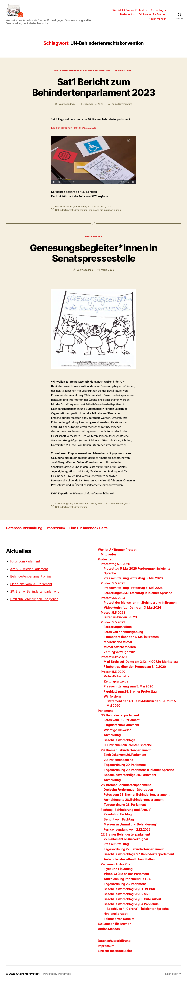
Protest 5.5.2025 (113, 583)
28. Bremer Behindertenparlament (126, 785)
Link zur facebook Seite (88, 528)
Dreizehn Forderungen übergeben (34, 599)
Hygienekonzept (116, 914)
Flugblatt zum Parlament (121, 725)
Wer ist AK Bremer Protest (128, 10)
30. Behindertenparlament (120, 715)
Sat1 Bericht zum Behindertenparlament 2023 (93, 87)
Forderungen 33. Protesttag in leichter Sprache (138, 593)
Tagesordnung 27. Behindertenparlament (134, 849)
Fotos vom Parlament (25, 561)
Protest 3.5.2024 (113, 598)
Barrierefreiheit (63, 206)
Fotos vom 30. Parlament (122, 720)
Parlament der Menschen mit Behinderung (82, 70)
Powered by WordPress (57, 973)
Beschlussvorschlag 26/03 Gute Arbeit (132, 899)
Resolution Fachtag (118, 814)
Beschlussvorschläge (120, 740)
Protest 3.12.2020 (114, 657)
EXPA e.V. (102, 503)
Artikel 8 (91, 503)
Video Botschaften (117, 676)
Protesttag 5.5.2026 (115, 564)
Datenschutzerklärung (24, 528)
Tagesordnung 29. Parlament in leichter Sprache (139, 770)
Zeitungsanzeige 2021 (120, 652)
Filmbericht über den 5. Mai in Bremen (131, 637)
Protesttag (156, 10)
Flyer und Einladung (118, 869)
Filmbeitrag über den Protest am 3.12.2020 (135, 666)
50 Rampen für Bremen (152, 14)
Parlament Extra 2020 (117, 864)
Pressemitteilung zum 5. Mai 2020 (128, 686)
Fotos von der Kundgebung (123, 632)
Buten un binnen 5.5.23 (120, 617)
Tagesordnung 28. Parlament (125, 804)
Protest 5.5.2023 (113, 612)
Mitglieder (108, 554)
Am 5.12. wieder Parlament (29, 569)
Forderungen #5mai (118, 627)
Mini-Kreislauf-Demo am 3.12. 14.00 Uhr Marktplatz (141, 662)
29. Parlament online (118, 760)
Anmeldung (112, 735)
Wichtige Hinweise (117, 730)
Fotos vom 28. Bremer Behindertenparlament (136, 794)
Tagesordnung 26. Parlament (125, 884)
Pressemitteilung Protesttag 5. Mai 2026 (133, 578)
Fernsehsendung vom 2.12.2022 (127, 829)
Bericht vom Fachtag (119, 819)
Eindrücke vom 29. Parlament (31, 584)
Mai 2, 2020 (107, 269)
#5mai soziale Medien (120, 647)
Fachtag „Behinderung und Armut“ (126, 810)
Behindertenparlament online (31, 576)
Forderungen (93, 236)
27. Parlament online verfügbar (126, 839)
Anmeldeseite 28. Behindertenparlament (133, 800)
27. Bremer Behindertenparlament (125, 834)
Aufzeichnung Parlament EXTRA (127, 879)
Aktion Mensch (157, 18)
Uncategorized (123, 70)
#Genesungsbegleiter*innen (70, 503)
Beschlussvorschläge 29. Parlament (130, 775)
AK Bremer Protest (27, 973)
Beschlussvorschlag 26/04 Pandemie (131, 904)
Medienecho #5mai (118, 642)
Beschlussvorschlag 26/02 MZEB (128, 894)
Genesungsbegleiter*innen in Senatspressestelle (93, 253)
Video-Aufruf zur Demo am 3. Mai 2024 (132, 607)
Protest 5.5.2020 (113, 672)
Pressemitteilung (116, 844)
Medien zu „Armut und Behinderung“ (130, 824)
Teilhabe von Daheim (119, 919)
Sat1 (103, 206)
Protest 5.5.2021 (113, 622)
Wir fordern (112, 696)
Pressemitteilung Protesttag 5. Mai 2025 (133, 588)
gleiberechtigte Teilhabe (86, 206)
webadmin (69, 104)
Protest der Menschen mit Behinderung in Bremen (140, 602)
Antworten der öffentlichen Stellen (129, 859)
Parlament (126, 14)
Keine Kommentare (122, 104)
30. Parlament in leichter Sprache (128, 745)
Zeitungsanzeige (116, 681)
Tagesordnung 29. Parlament (125, 765)
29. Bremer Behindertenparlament (34, 591)
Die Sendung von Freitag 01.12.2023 (73, 127)
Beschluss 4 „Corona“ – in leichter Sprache (138, 909)
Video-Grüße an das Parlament (126, 874)
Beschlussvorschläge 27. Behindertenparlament (139, 854)
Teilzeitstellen (116, 503)
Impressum (56, 528)
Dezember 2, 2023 (93, 104)
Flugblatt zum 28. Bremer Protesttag (130, 691)
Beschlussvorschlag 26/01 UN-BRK (129, 889)
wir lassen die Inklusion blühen (105, 210)
